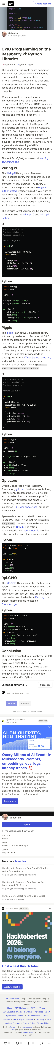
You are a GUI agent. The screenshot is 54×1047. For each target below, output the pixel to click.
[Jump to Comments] (19, 1043)
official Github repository (37, 357)
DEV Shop (40, 1019)
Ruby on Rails (27, 1032)
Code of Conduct (19, 711)
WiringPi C (28, 214)
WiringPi (11, 173)
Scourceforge (9, 604)
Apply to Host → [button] (12, 987)
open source (26, 1027)
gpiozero (20, 489)
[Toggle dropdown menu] (50, 721)
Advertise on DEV (42, 1012)
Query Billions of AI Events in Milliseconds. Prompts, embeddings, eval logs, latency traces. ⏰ (26, 761)
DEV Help (28, 1012)
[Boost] (41, 1043)
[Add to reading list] (31, 1043)
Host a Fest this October (20, 966)
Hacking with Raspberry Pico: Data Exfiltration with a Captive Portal (25, 871)
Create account (43, 3)
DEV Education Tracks (12, 1012)
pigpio (10, 332)
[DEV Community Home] (10, 3)
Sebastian (13, 33)
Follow (27, 824)
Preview (25, 703)
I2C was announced (26, 507)
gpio (31, 64)
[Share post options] (49, 1043)
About (45, 1015)
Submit (11, 703)
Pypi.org (39, 597)
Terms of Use (43, 1023)
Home (9, 1008)
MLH (49, 1019)
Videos (42, 1008)
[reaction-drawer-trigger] (7, 1043)
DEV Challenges (21, 1008)
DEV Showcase (33, 1015)
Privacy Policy (29, 1023)
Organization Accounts (14, 1015)
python (21, 64)
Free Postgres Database (23, 1019)
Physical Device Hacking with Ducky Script (23, 897)
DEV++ (34, 1008)
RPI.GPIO (12, 583)
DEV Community (12, 999)
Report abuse (36, 711)
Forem (12, 1027)
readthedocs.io (31, 530)
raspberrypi (9, 64)
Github (20, 527)
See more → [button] (10, 801)
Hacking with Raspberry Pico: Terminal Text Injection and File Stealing (23, 885)
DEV (13, 1030)
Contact (6, 1019)
